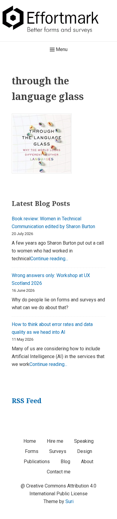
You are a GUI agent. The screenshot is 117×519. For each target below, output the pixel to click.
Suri (69, 501)
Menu (61, 49)
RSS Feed (26, 400)
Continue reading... (49, 258)
